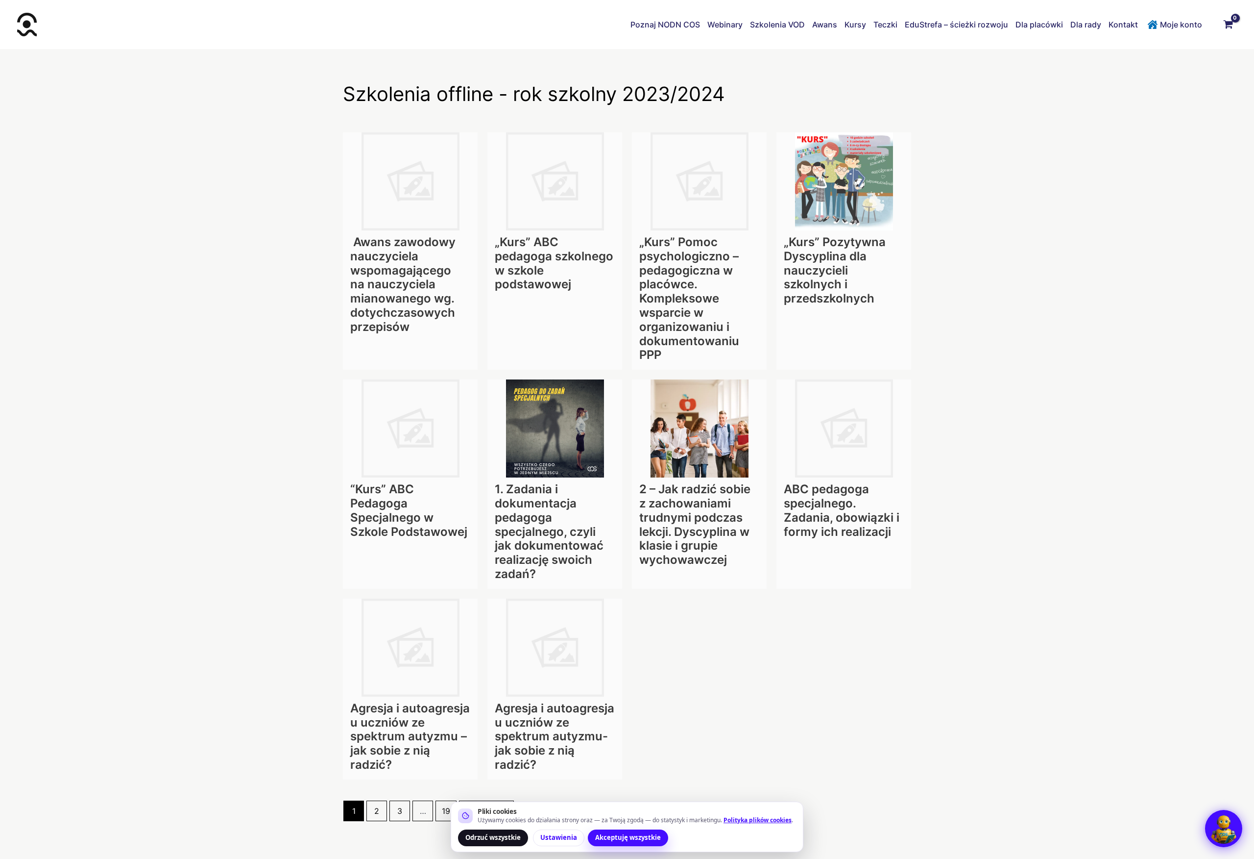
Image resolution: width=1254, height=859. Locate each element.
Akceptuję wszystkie (628, 837)
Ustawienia (558, 837)
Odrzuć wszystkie (493, 837)
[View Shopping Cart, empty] (1228, 24)
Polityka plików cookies (757, 820)
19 (446, 811)
